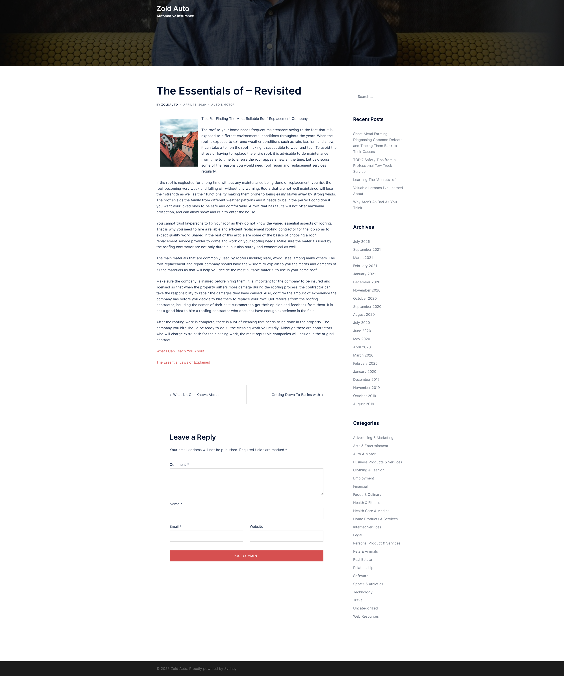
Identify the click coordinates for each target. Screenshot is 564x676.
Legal (357, 535)
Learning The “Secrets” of (374, 179)
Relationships (364, 567)
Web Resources (366, 616)
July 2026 (361, 241)
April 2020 (362, 347)
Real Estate (362, 559)
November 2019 (366, 387)
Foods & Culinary (367, 494)
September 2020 (367, 306)
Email (176, 526)
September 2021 (367, 249)
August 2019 (363, 404)
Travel (358, 600)
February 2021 (365, 266)
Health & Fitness (366, 502)
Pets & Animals (365, 551)
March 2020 (363, 355)
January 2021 (364, 274)
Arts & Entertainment (370, 446)
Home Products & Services (375, 519)
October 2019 (364, 396)
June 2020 (362, 331)
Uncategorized (365, 608)
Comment (179, 464)
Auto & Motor (223, 104)
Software (360, 576)
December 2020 (366, 282)
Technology (363, 592)
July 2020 (361, 322)
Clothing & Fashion (368, 470)
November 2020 (366, 290)
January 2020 (364, 371)
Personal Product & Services (376, 543)
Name (176, 504)
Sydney (230, 668)
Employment (363, 478)
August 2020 (364, 314)
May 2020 (361, 339)
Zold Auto (172, 8)
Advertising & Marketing (373, 437)
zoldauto (169, 104)
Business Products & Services (377, 462)
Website (256, 526)
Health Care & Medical (371, 511)
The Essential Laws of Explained (183, 362)
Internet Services (367, 527)
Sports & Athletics (368, 584)
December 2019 (366, 379)
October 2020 (365, 298)
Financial (360, 486)
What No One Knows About (196, 394)
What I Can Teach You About (180, 351)
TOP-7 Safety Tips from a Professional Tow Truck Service (374, 166)
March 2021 (363, 257)
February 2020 (365, 363)
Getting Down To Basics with (296, 394)
